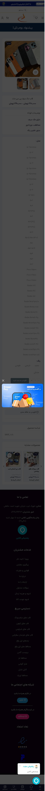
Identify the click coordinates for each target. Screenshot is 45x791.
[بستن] (3, 380)
